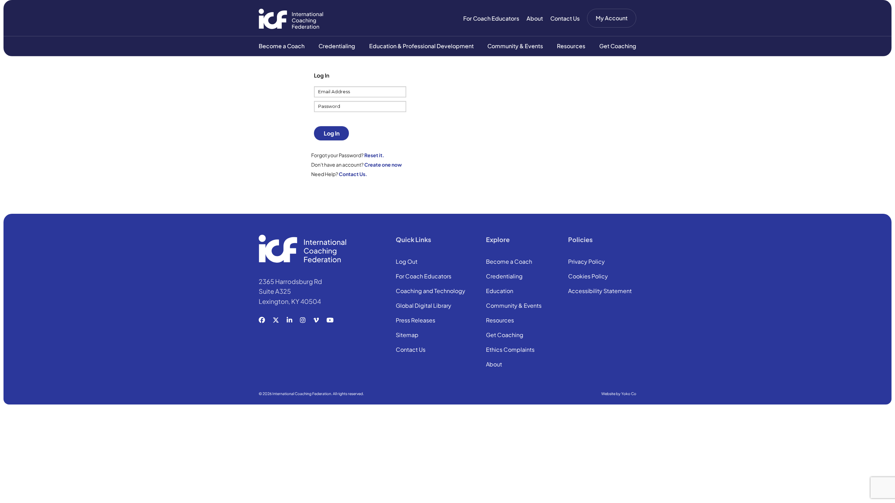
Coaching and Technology (430, 291)
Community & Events (515, 46)
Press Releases (415, 321)
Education (499, 291)
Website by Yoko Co (618, 393)
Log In (331, 133)
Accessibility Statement (600, 291)
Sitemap (407, 335)
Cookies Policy (588, 277)
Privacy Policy (586, 262)
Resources (571, 46)
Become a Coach (282, 46)
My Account (612, 18)
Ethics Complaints (510, 350)
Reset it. (374, 155)
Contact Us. (353, 174)
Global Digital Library (423, 306)
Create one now (383, 164)
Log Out (406, 262)
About (535, 18)
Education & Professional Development (421, 46)
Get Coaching (617, 46)
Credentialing (336, 46)
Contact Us (565, 18)
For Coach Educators (491, 18)
